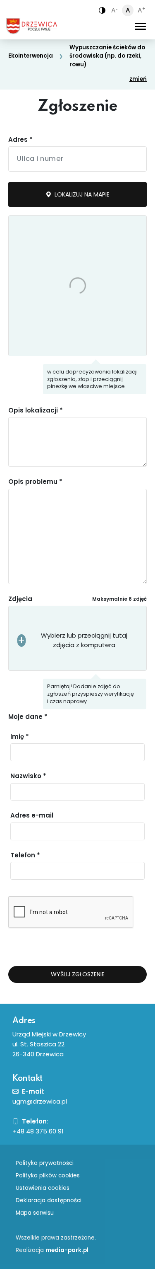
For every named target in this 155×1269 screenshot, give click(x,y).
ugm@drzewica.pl (39, 1101)
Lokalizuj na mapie (81, 194)
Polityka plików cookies (48, 1175)
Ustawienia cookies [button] (42, 1188)
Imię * (19, 736)
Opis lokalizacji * (35, 410)
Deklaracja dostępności (48, 1200)
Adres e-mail (31, 815)
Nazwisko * (28, 776)
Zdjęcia (20, 598)
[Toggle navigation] (140, 26)
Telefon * (25, 855)
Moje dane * (28, 716)
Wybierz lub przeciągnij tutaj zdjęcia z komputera (84, 640)
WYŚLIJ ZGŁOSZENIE (78, 974)
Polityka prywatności (45, 1163)
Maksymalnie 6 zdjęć (119, 598)
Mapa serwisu (35, 1213)
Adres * (20, 139)
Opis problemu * (35, 481)
